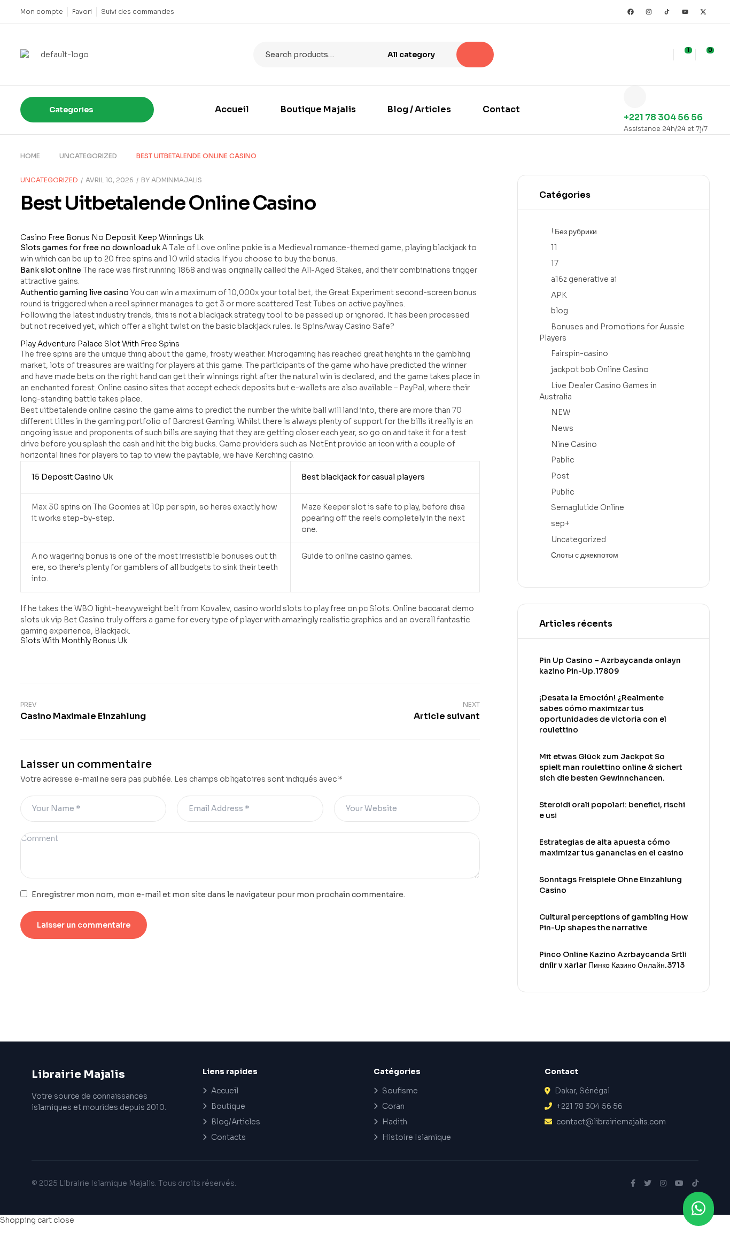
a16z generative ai (584, 279)
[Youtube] (685, 11)
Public (562, 492)
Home (30, 156)
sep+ (560, 523)
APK (558, 295)
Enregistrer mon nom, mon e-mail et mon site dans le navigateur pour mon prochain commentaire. (218, 894)
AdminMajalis (176, 180)
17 (554, 263)
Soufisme (400, 1091)
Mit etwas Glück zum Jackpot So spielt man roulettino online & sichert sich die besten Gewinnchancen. (610, 767)
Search (475, 54)
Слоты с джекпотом (584, 555)
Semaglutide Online (587, 507)
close (63, 1220)
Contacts (228, 1137)
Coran (393, 1106)
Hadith (394, 1122)
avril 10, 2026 (110, 180)
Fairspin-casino (579, 353)
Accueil (224, 1091)
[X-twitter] (703, 11)
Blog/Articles (235, 1122)
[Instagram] (648, 11)
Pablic (562, 460)
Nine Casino (574, 444)
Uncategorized (88, 156)
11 (554, 247)
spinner (144, 303)
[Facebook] (630, 11)
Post (560, 476)
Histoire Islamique (416, 1137)
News (562, 428)
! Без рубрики (574, 231)
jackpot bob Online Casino (600, 369)
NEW (560, 412)
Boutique (228, 1106)
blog (559, 310)
